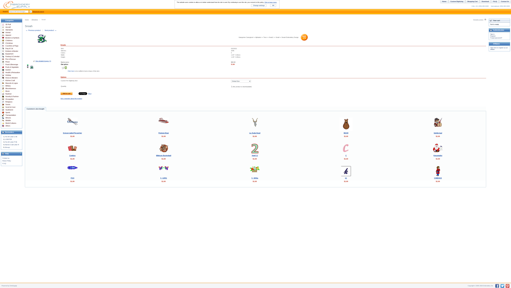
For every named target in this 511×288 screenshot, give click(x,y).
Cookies (72, 156)
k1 (346, 178)
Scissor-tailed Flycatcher (72, 133)
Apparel (8, 35)
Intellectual (438, 133)
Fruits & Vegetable (12, 67)
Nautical (8, 94)
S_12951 (163, 178)
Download (485, 1)
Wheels (8, 118)
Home (27, 19)
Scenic (7, 104)
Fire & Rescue (10, 59)
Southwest (9, 110)
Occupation (9, 99)
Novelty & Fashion (12, 96)
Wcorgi (7, 147)
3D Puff (8, 24)
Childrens (9, 40)
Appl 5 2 (255, 156)
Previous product (33, 30)
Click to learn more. (270, 2)
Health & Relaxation (12, 72)
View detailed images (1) (43, 61)
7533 (72, 178)
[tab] (35, 109)
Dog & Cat (9, 48)
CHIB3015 (438, 178)
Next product (51, 30)
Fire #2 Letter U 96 (11, 136)
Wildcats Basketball (163, 156)
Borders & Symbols (12, 38)
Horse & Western (11, 78)
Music (7, 91)
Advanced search (38, 11)
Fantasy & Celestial (12, 56)
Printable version (478, 19)
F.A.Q (4, 163)
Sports (7, 112)
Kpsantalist (438, 156)
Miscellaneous (10, 88)
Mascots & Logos (11, 83)
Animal (8, 32)
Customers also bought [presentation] (35, 109)
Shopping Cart (472, 1)
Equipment (9, 54)
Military (8, 86)
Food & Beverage (11, 64)
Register (493, 36)
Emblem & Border (11, 51)
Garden (8, 70)
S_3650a (255, 178)
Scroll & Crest (10, 107)
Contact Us (505, 1)
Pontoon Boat (163, 133)
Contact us (5, 158)
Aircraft (8, 27)
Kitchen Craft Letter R (12, 144)
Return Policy (6, 161)
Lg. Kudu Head (254, 133)
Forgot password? (496, 38)
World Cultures (10, 123)
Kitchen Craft (10, 80)
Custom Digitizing (456, 1)
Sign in (492, 34)
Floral (7, 62)
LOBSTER (8, 139)
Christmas (9, 43)
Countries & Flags (11, 46)
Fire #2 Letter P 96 (11, 142)
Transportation (10, 115)
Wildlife (8, 120)
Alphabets (35, 19)
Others (7, 126)
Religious (8, 102)
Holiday (8, 75)
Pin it (89, 93)
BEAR (346, 133)
